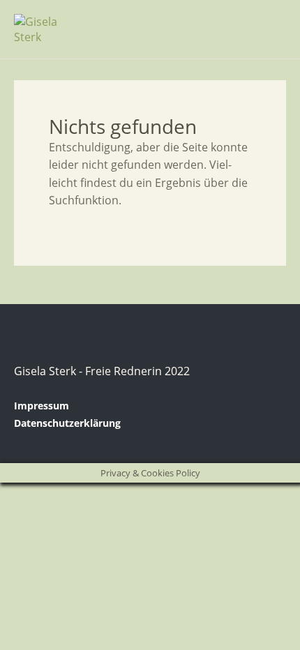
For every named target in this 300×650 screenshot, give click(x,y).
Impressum (41, 405)
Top (271, 423)
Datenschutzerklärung (67, 423)
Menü (268, 21)
